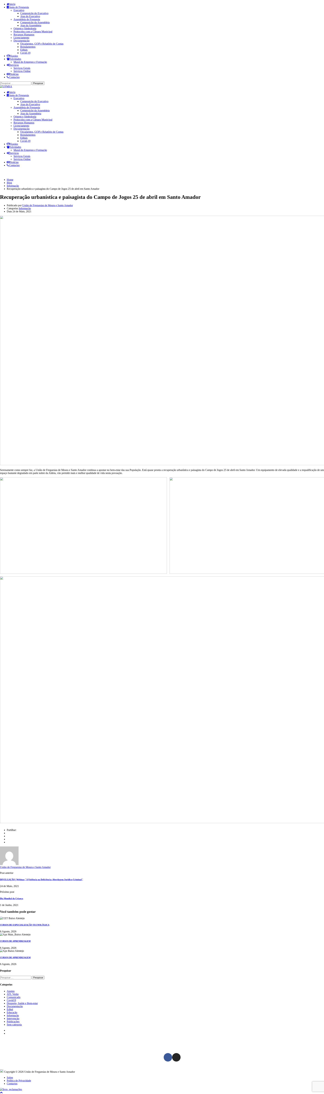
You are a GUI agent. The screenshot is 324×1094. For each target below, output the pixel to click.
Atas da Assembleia (30, 25)
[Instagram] (176, 1057)
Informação (25, 208)
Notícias (14, 74)
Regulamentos (27, 46)
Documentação (22, 40)
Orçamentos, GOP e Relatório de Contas (41, 43)
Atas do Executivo (30, 16)
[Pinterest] (8, 842)
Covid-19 (25, 52)
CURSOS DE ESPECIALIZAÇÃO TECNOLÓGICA (24, 925)
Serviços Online (22, 71)
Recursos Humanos (24, 34)
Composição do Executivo (34, 13)
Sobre (10, 1077)
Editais (24, 49)
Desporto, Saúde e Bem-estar (22, 1003)
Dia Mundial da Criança (11, 898)
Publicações (13, 1021)
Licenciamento (21, 37)
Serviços (14, 65)
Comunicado (13, 997)
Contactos (14, 77)
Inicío (12, 4)
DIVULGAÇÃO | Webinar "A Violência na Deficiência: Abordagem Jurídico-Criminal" (41, 879)
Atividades (15, 58)
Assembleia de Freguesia (27, 19)
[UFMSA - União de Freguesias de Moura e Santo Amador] (6, 86)
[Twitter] (8, 839)
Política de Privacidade (19, 1080)
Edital (10, 1009)
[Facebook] (8, 833)
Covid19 (11, 1000)
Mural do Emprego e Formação (30, 62)
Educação (12, 1012)
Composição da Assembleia (35, 22)
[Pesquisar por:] (16, 83)
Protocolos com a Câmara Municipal (33, 31)
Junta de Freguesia (19, 7)
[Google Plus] (8, 836)
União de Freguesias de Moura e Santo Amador (47, 205)
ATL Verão (13, 994)
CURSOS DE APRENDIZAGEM (15, 941)
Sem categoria (14, 1024)
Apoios (14, 55)
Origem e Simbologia (25, 28)
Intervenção (13, 1018)
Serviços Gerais (22, 68)
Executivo (19, 10)
